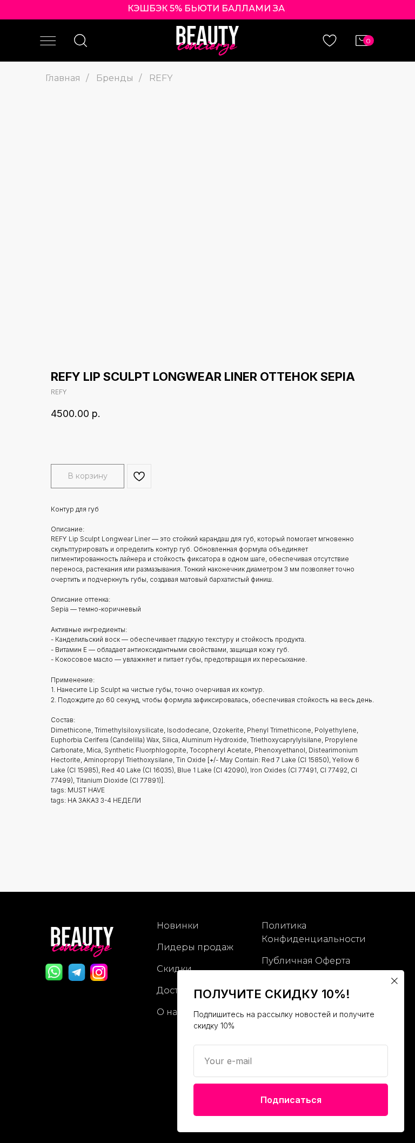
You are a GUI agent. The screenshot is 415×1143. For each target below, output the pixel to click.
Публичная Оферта (306, 961)
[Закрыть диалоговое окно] (394, 980)
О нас (169, 1012)
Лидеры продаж (195, 947)
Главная (63, 78)
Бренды (114, 78)
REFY (160, 78)
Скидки (174, 969)
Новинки (178, 925)
